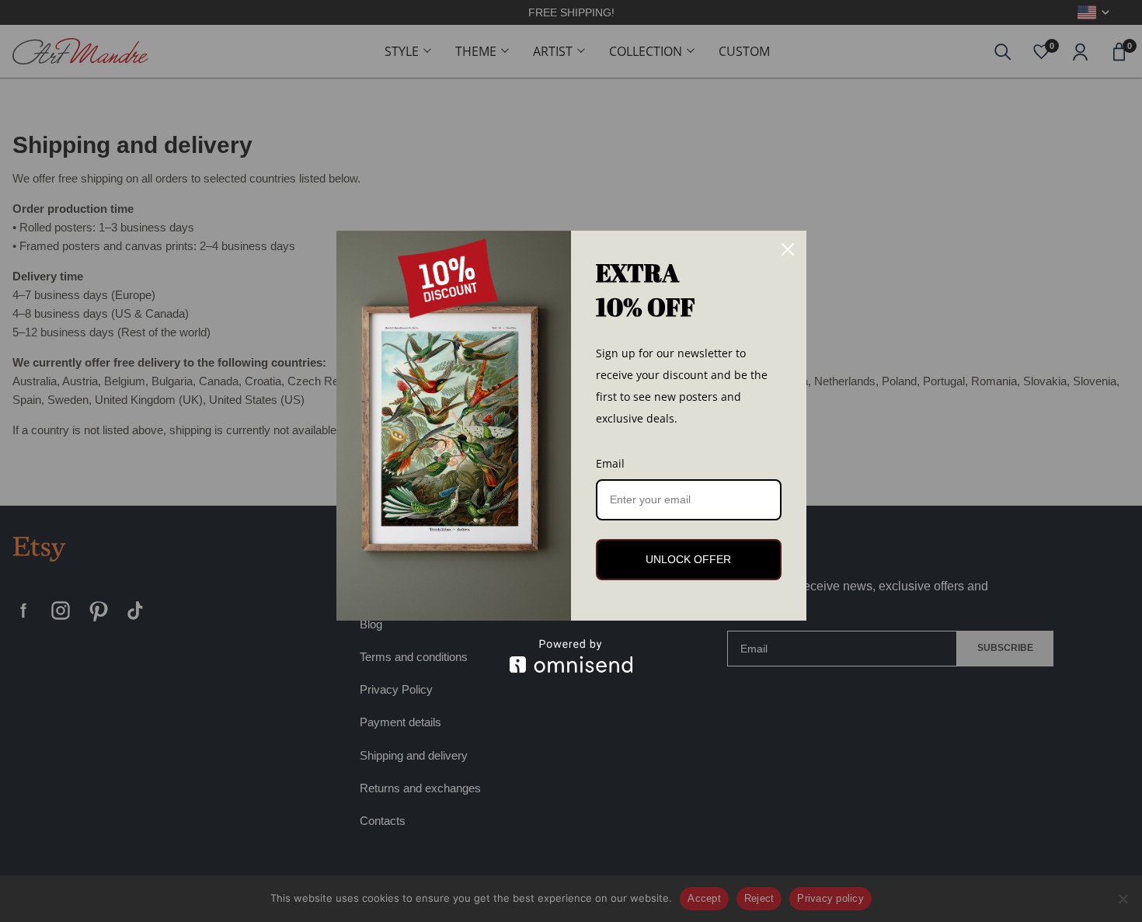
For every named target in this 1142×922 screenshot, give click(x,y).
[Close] (787, 249)
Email (610, 463)
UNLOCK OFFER (688, 559)
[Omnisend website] (571, 656)
